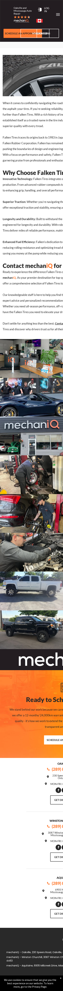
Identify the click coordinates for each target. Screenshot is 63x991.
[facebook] (58, 790)
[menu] (58, 14)
